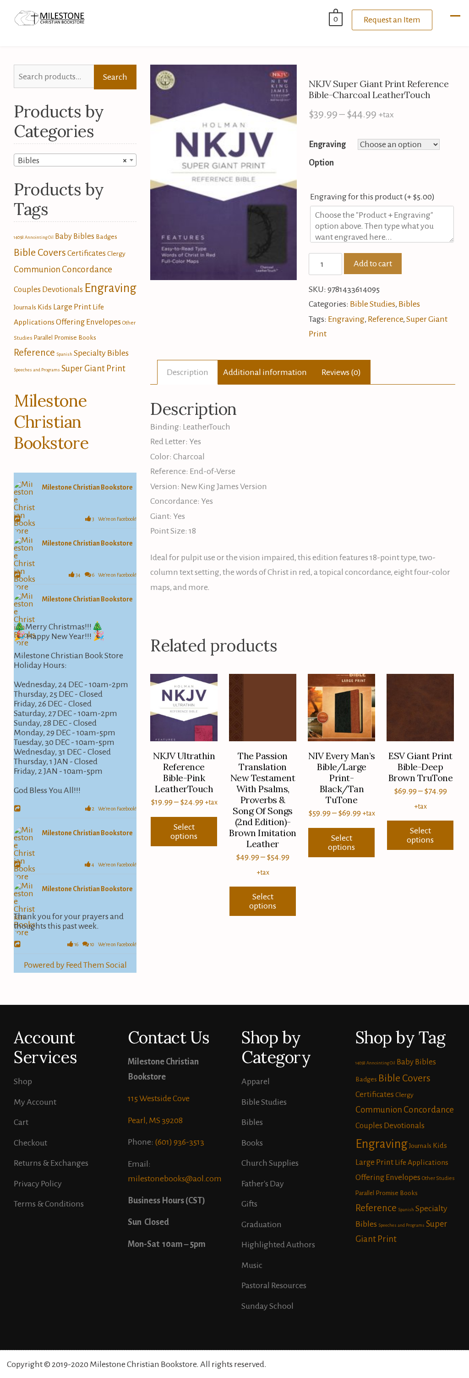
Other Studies (438, 1178)
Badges (106, 236)
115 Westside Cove (159, 1098)
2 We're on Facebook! (113, 808)
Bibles (409, 304)
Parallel (43, 337)
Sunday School (267, 1306)
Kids (45, 307)
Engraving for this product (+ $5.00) (373, 196)
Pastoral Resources (273, 1285)
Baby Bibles (74, 236)
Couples (27, 289)
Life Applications (421, 1162)
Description (187, 372)
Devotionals (62, 289)
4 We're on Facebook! (113, 864)
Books (252, 1142)
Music (251, 1265)
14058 (18, 237)
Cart (21, 1122)
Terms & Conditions (49, 1203)
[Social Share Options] (18, 519)
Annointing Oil (39, 237)
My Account (35, 1102)
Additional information (265, 372)
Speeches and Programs (37, 369)
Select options (183, 831)
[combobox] (75, 160)
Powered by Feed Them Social (75, 965)
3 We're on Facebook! (113, 519)
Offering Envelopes (88, 322)
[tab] (187, 372)
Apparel (255, 1081)
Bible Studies (372, 304)
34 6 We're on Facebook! (105, 575)
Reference (385, 319)
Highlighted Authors (278, 1244)
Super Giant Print (93, 368)
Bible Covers (40, 252)
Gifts (249, 1203)
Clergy (116, 253)
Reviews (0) (341, 372)
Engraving (346, 319)
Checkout (30, 1142)
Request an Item (392, 19)
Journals (25, 307)
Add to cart (373, 263)
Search (115, 77)
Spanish (64, 354)
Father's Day (262, 1183)
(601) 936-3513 (179, 1141)
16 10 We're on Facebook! (104, 944)
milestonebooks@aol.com (175, 1178)
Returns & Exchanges (51, 1163)
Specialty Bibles (101, 353)
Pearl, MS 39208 (155, 1120)
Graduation (261, 1224)
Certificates (86, 253)
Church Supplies (270, 1163)
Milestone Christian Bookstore (51, 421)
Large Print (72, 307)
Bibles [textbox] (72, 160)
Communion (37, 269)
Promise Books (75, 337)
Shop (23, 1081)
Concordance (87, 269)
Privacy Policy (38, 1183)
